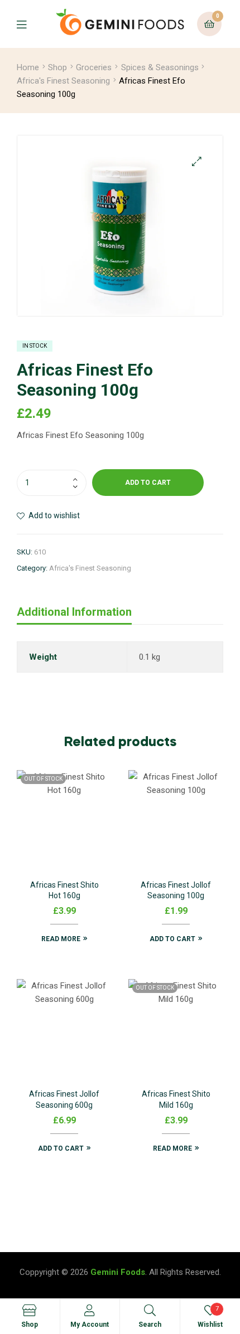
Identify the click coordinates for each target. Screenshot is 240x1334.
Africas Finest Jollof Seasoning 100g (176, 890)
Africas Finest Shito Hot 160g (64, 890)
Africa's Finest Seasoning (63, 81)
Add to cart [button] (172, 939)
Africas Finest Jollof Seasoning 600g (64, 1099)
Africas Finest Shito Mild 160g (176, 1099)
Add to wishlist (54, 515)
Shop (57, 67)
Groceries (94, 67)
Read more (60, 939)
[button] (196, 161)
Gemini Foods (117, 1272)
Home (28, 67)
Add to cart (148, 482)
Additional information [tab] (74, 612)
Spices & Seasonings (160, 67)
